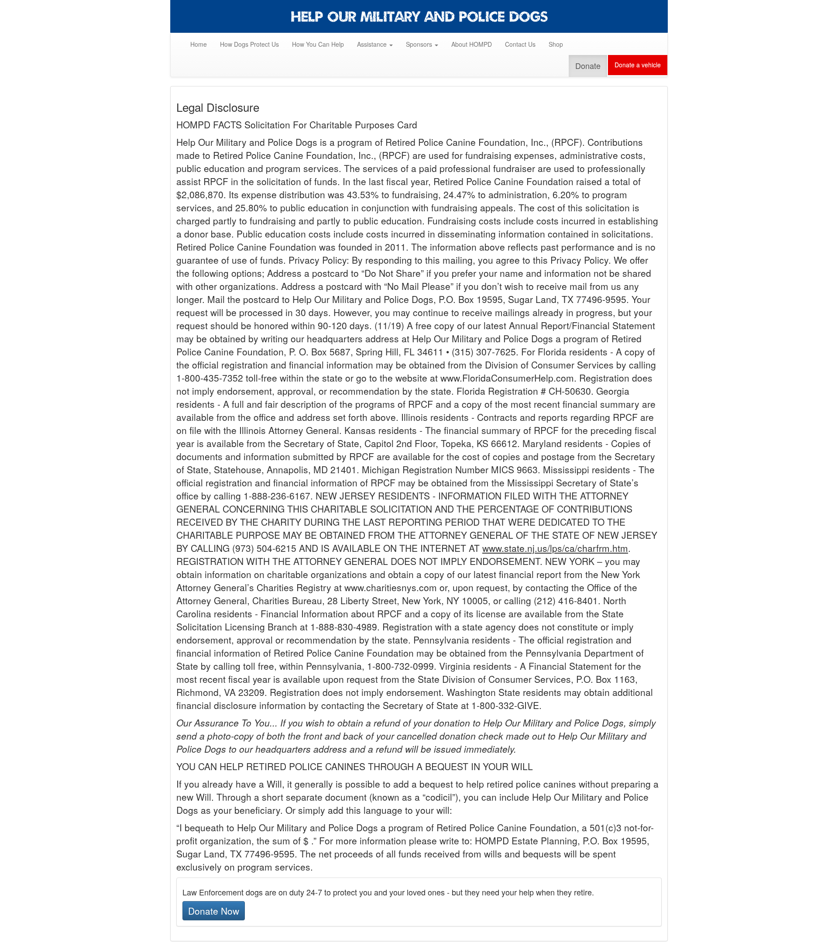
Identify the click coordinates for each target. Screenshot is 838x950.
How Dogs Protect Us (249, 44)
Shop (556, 44)
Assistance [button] (372, 44)
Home (198, 44)
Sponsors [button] (420, 44)
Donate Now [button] (213, 910)
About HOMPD (471, 44)
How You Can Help (321, 43)
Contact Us (520, 44)
